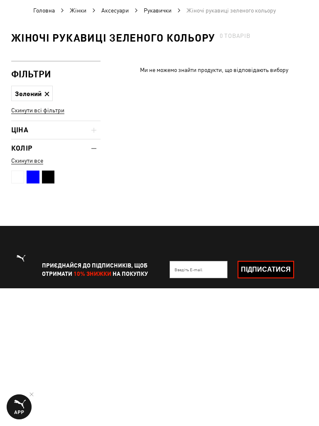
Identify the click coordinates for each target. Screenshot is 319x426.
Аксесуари (115, 10)
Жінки (78, 10)
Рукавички (158, 10)
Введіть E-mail (188, 269)
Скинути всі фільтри (37, 110)
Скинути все (27, 160)
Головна (44, 10)
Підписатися (266, 269)
